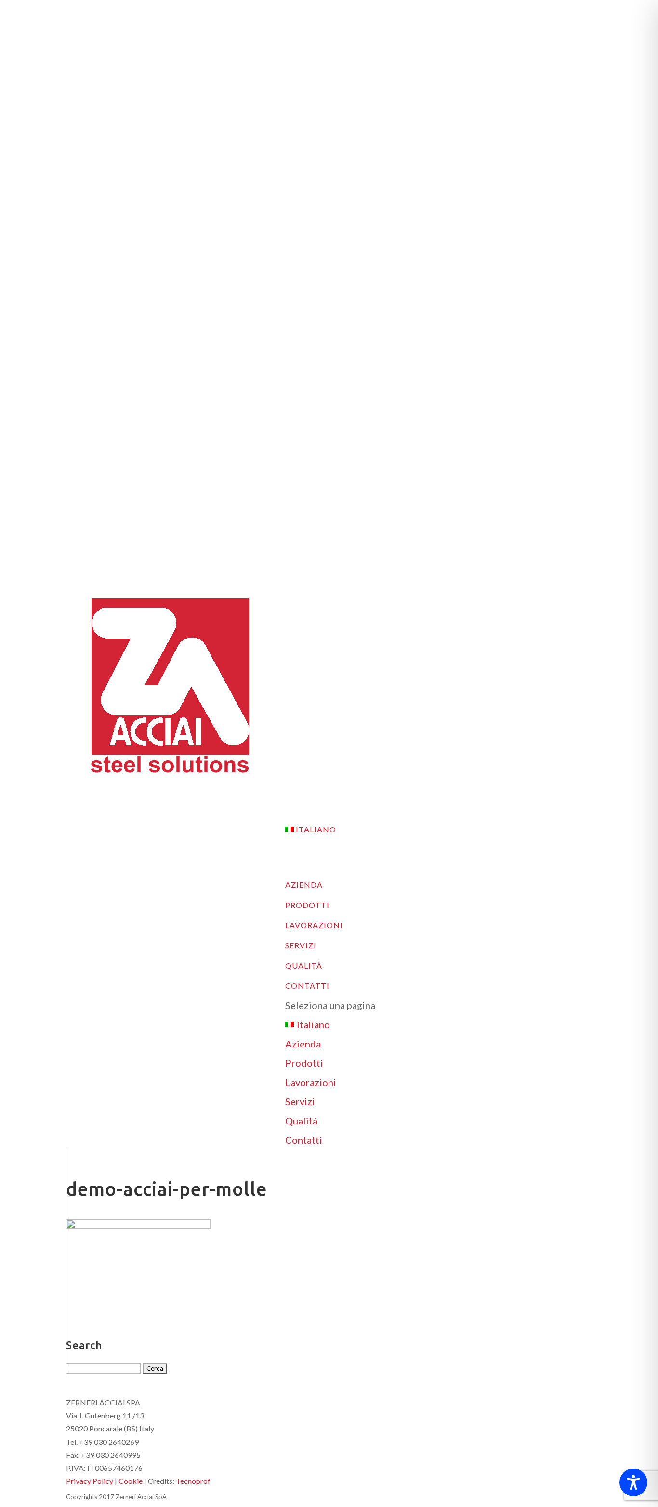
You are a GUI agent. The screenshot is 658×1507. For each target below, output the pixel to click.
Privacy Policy (89, 1480)
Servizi (300, 1101)
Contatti (303, 1140)
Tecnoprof (193, 1480)
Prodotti (304, 1063)
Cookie (130, 1480)
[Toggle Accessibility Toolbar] (633, 1482)
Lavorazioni (310, 1082)
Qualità (301, 1120)
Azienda (303, 1043)
